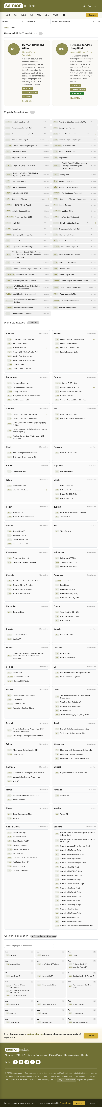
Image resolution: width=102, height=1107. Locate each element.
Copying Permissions (37, 1055)
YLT (31, 15)
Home (6, 28)
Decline (92, 1103)
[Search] (84, 6)
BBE (47, 15)
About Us (9, 1055)
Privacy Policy (55, 1055)
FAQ (18, 1055)
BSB (8, 15)
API (23, 1055)
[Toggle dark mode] (90, 6)
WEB (23, 15)
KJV (15, 15)
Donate (92, 15)
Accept (79, 1103)
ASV (39, 15)
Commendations (71, 1055)
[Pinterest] (32, 1062)
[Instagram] (26, 1062)
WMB (55, 15)
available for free (35, 1034)
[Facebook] (15, 1062)
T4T (63, 15)
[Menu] (96, 6)
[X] (21, 1062)
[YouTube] (38, 1062)
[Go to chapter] (99, 21)
